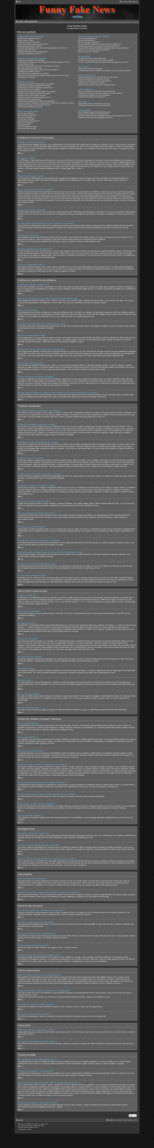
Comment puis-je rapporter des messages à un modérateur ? (36, 101)
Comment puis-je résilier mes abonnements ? (92, 97)
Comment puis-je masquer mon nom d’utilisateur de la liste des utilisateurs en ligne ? (44, 62)
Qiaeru (36, 1127)
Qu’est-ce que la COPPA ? (26, 40)
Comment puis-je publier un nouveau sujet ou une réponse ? (36, 84)
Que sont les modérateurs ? (86, 40)
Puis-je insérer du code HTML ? (27, 115)
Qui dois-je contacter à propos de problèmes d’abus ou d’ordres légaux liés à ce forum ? (105, 116)
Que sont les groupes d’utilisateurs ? (89, 42)
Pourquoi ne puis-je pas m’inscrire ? (29, 42)
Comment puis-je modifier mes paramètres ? (31, 60)
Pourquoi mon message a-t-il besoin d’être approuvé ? (34, 105)
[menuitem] (18, 1)
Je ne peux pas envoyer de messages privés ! (92, 58)
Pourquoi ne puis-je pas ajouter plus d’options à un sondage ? (37, 91)
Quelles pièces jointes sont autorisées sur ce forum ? (94, 103)
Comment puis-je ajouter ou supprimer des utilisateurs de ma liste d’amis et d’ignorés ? (104, 70)
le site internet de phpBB (66, 342)
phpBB (28, 1124)
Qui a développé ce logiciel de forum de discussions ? (94, 112)
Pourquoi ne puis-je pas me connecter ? (30, 46)
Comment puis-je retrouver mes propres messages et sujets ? (97, 85)
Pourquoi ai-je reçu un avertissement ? (30, 99)
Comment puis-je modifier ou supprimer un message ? (34, 86)
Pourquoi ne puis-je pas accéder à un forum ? (32, 95)
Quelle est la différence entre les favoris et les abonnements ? (97, 91)
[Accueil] (77, 10)
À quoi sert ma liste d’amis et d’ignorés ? (90, 68)
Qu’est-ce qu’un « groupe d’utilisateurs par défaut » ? (94, 50)
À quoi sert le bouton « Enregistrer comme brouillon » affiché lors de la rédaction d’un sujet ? (46, 103)
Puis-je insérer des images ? (27, 119)
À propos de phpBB (108, 1063)
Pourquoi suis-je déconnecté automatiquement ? (33, 52)
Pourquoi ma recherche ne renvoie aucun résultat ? (94, 79)
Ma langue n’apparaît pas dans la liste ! (30, 68)
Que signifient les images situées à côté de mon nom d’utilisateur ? (38, 70)
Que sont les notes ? (24, 125)
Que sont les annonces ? (25, 123)
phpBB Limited (70, 1061)
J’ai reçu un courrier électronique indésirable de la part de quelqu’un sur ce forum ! (103, 62)
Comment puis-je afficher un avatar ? (29, 71)
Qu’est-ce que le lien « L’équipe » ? (89, 52)
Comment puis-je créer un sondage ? (29, 89)
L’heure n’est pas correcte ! (26, 64)
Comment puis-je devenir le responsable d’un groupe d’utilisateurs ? (99, 46)
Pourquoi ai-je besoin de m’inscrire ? (29, 38)
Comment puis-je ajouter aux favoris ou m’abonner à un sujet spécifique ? (100, 93)
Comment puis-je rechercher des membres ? (91, 83)
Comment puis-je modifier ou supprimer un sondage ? (34, 93)
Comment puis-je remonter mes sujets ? (30, 107)
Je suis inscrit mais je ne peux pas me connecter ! (33, 44)
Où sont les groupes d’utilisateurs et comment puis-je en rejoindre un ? (99, 44)
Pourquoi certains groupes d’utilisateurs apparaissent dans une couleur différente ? (103, 48)
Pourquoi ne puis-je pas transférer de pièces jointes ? (34, 97)
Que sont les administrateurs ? (87, 38)
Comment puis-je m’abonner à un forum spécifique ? (94, 95)
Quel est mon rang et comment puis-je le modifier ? (33, 73)
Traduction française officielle (25, 1127)
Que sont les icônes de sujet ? (27, 128)
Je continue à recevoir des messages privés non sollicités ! (96, 60)
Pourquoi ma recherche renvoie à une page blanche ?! (95, 81)
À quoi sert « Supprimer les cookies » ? (30, 54)
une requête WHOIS (82, 1087)
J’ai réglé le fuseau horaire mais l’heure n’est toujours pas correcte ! (38, 66)
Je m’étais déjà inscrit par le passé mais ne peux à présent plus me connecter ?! (42, 48)
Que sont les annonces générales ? (29, 121)
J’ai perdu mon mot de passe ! (27, 50)
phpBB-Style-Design (39, 1125)
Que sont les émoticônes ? (26, 117)
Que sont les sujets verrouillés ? (28, 126)
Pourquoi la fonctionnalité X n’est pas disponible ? (93, 114)
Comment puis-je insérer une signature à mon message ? (35, 88)
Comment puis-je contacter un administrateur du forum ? (95, 117)
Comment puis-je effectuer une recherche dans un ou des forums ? (98, 77)
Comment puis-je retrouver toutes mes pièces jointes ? (94, 105)
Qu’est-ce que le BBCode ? (26, 113)
